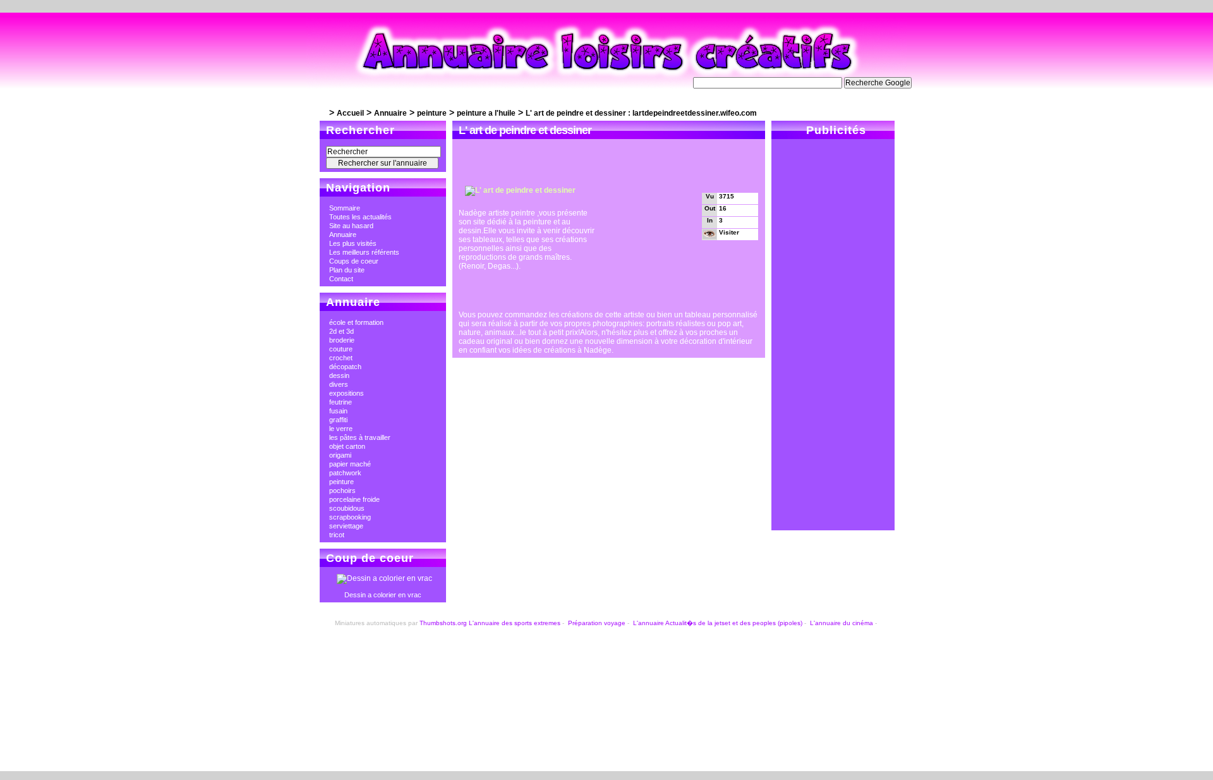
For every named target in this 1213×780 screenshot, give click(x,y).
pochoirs (342, 490)
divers (338, 384)
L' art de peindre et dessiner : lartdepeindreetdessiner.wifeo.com (641, 113)
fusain (338, 411)
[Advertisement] (606, 165)
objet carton (347, 446)
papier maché (350, 464)
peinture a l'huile (486, 113)
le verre (341, 428)
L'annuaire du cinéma (841, 622)
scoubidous (347, 508)
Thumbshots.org (443, 622)
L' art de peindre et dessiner (525, 130)
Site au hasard (351, 225)
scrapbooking (350, 517)
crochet (341, 358)
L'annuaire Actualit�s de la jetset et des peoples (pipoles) (717, 622)
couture (341, 349)
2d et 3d (341, 331)
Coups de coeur (353, 261)
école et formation (356, 322)
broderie (341, 340)
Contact (341, 279)
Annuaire (390, 113)
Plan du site (347, 270)
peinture (432, 113)
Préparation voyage (596, 622)
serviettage (346, 526)
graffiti (338, 420)
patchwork (345, 473)
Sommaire (344, 208)
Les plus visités (353, 243)
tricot (336, 535)
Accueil (350, 113)
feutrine (340, 402)
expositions (346, 393)
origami (340, 455)
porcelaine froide (354, 499)
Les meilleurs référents (364, 252)
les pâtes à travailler (359, 437)
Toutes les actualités (360, 217)
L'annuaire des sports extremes (514, 622)
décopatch (345, 366)
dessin (339, 375)
